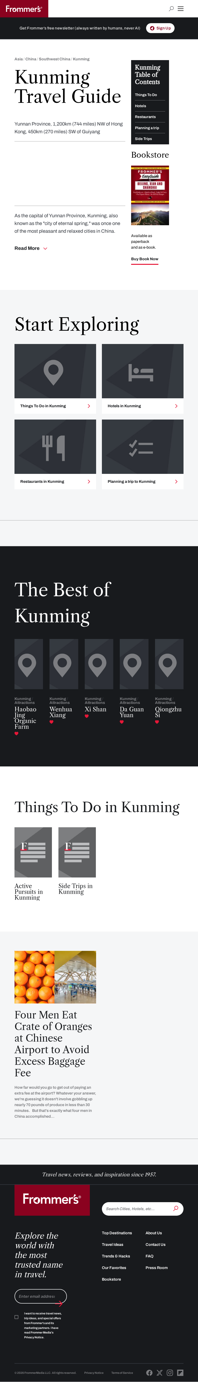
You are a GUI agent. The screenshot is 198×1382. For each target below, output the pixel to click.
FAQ (150, 1256)
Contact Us (156, 1244)
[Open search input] (171, 9)
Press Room (157, 1268)
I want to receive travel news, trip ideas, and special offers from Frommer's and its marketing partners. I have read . (43, 1325)
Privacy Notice (94, 1373)
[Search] (176, 1208)
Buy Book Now (144, 259)
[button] (181, 9)
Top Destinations (117, 1233)
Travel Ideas (112, 1244)
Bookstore (111, 1279)
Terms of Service (122, 1373)
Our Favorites (114, 1268)
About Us (154, 1233)
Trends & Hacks (116, 1256)
